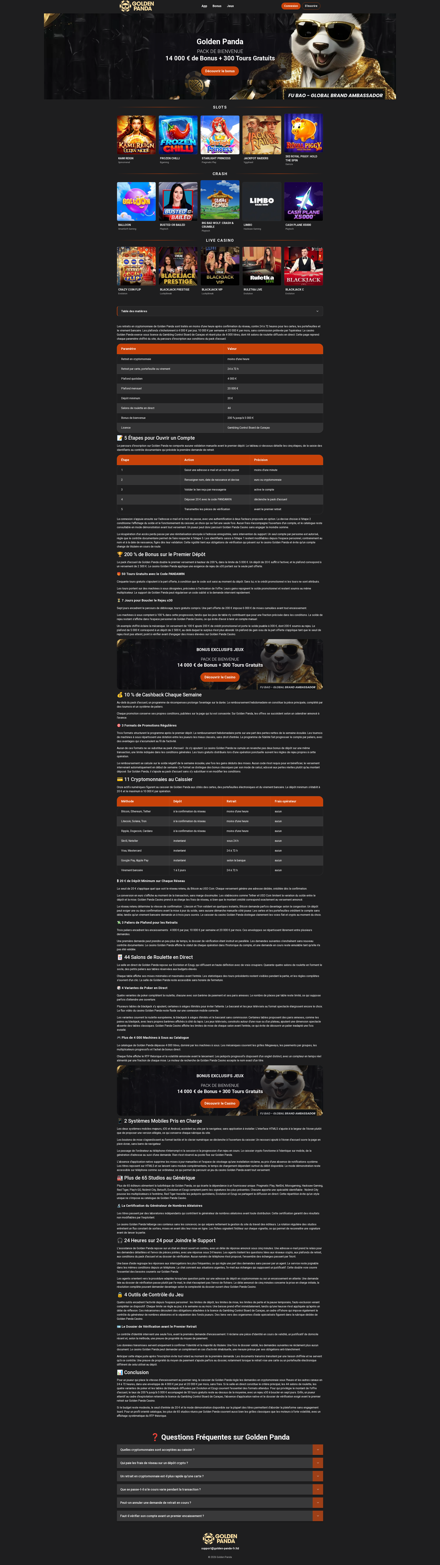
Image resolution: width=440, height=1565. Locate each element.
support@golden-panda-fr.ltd (220, 1548)
